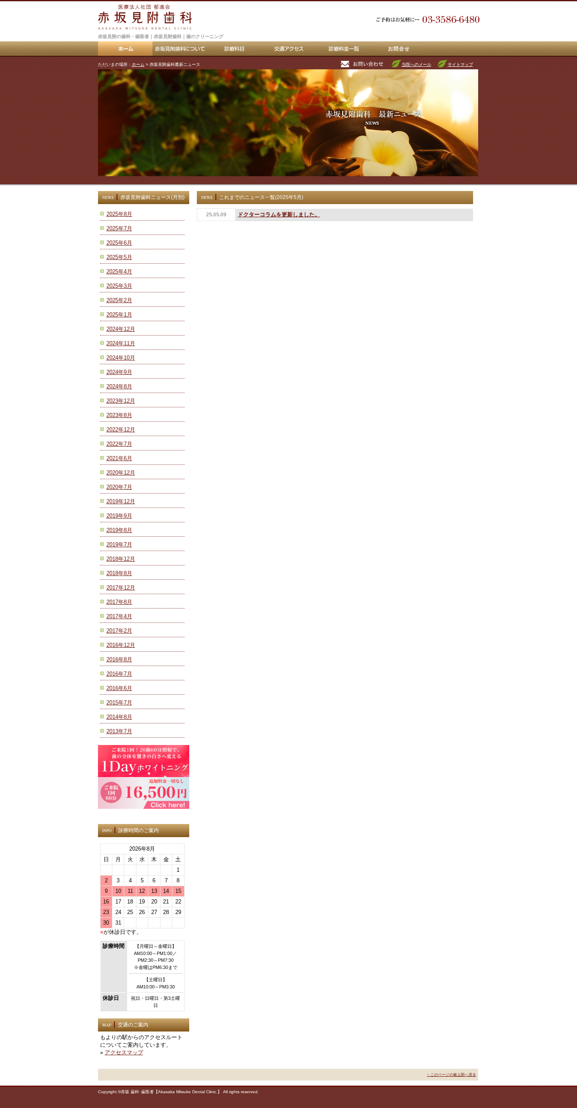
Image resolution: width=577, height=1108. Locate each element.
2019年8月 (119, 530)
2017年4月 (119, 616)
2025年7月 (119, 228)
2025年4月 (119, 271)
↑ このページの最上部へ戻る (451, 1075)
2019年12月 (120, 501)
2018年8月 (119, 573)
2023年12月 (120, 401)
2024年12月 (120, 329)
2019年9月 (119, 516)
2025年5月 (119, 257)
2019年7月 (119, 544)
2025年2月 (119, 300)
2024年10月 (120, 358)
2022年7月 (119, 444)
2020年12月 (120, 472)
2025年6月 (119, 243)
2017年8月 (119, 602)
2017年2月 (119, 631)
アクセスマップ (124, 1052)
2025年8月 (119, 214)
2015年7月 (119, 702)
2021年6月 (119, 458)
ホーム (138, 64)
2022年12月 (120, 429)
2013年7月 (119, 731)
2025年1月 (119, 314)
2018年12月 (120, 559)
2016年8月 (119, 659)
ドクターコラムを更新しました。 (279, 214)
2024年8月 (119, 386)
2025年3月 (119, 286)
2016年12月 (120, 645)
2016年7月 (119, 674)
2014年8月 (119, 717)
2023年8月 (119, 415)
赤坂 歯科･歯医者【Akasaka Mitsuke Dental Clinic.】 (171, 1091)
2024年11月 (120, 343)
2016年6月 (119, 688)
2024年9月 (119, 372)
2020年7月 (119, 487)
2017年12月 (120, 587)
